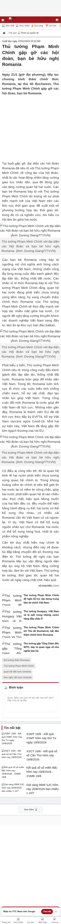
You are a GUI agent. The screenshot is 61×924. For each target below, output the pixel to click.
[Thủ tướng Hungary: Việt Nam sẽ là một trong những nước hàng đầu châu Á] (12, 616)
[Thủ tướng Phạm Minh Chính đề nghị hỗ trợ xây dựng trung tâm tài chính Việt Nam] (12, 599)
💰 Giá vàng (37, 25)
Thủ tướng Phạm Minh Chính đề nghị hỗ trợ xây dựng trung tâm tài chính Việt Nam (41, 599)
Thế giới (12, 32)
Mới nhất (9, 25)
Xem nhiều (24, 25)
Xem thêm (29, 809)
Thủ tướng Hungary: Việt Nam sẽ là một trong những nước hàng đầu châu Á (41, 615)
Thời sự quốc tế (30, 32)
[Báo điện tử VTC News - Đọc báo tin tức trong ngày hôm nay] (20, 19)
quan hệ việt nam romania (17, 671)
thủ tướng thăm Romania (17, 660)
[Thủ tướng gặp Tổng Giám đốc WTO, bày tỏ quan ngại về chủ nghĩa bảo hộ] (12, 648)
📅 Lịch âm (51, 25)
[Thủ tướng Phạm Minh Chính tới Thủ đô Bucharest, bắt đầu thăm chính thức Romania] (12, 632)
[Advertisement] (30, 126)
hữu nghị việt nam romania (17, 677)
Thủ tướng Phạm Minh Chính (19, 665)
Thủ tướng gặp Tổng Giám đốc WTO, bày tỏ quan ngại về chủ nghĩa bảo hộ (41, 647)
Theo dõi (47, 911)
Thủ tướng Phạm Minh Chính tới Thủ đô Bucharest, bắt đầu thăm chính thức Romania (41, 631)
